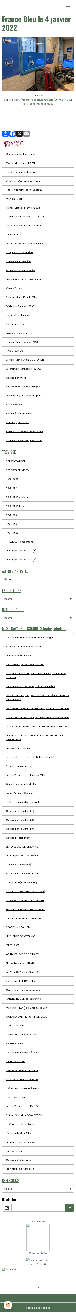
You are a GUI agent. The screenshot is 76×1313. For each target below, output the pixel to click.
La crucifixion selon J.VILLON (23, 1106)
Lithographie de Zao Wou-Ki (22, 856)
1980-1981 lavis (15, 506)
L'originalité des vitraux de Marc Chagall (29, 638)
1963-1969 (12, 479)
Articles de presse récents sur (24, 647)
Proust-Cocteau (15, 1097)
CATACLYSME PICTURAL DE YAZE (26, 1017)
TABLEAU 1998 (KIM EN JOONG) (25, 892)
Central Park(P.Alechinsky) (21, 883)
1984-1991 (12, 524)
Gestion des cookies (38, 1308)
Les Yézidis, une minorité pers (23, 396)
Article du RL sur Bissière (20, 270)
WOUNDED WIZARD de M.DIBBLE (25, 909)
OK (70, 1208)
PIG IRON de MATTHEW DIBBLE (24, 918)
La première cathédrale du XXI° (24, 369)
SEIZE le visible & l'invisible (22, 1079)
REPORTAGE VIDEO (17, 470)
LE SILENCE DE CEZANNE (20, 936)
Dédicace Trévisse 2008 (20, 306)
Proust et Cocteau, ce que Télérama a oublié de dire (37, 717)
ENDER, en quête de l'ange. (22, 1070)
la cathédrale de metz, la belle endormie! (30, 757)
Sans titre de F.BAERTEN (20, 981)
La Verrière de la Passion (20, 1142)
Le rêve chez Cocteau (18, 748)
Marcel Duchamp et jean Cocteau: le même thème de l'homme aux (37, 697)
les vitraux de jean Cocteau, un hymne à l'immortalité (37, 708)
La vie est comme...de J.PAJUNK (25, 900)
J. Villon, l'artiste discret (20, 1124)
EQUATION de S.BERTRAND (22, 874)
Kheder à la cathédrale (19, 414)
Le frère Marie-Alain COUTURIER (25, 360)
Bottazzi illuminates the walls (23, 802)
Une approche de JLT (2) (21, 560)
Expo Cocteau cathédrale (21, 172)
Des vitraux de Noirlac (19, 656)
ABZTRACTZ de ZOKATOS (22, 972)
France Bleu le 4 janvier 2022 (23, 208)
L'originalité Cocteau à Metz (22, 1053)
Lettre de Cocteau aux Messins (24, 244)
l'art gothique (14, 1151)
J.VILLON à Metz (15, 1062)
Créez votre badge (38, 1253)
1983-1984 (12, 515)
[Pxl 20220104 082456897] (38, 64)
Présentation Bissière (18, 261)
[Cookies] (8, 1305)
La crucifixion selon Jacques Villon (26, 775)
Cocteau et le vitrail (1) (20, 811)
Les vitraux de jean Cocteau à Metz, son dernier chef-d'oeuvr (34, 737)
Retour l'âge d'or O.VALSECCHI (24, 1115)
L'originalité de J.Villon (19, 1133)
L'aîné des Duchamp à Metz (22, 1088)
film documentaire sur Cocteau (24, 226)
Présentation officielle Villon (22, 297)
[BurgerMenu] (68, 6)
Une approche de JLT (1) (21, 551)
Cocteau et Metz (16, 378)
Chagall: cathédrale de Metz (22, 784)
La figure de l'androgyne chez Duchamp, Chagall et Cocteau (36, 675)
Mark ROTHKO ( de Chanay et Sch (26, 1008)
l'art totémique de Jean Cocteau (25, 665)
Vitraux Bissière (15, 288)
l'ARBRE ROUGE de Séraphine (23, 999)
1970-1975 (12, 488)
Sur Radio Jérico (15, 324)
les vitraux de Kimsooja (20, 1169)
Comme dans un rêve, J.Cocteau (25, 217)
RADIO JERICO (14, 351)
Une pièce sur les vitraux (20, 154)
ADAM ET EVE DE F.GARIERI (22, 954)
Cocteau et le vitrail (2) (20, 820)
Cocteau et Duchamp (18, 1160)
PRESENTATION (15, 461)
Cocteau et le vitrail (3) (20, 829)
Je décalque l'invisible (19, 315)
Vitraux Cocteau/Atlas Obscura (24, 431)
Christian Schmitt (38, 1221)
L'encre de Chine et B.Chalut (22, 1035)
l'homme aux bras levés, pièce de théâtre (30, 687)
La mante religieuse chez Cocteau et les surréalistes (36, 726)
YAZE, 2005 (12, 945)
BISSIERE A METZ (16, 1044)
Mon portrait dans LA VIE (21, 163)
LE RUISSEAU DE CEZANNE (22, 847)
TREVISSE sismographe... (20, 542)
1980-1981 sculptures (18, 497)
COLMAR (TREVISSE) (18, 865)
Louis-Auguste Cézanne (20, 793)
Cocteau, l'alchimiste (18, 838)
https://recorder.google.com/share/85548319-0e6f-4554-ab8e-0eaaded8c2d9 (42, 102)
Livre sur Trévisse (16, 333)
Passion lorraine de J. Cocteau (24, 190)
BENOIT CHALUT (16, 1026)
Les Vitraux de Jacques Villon (23, 279)
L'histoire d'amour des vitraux (23, 181)
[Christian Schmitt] (38, 1237)
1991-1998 (12, 533)
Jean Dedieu (13, 235)
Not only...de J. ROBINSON (21, 963)
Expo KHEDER (14, 405)
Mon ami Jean (14, 199)
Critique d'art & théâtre (19, 253)
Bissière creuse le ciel (18, 766)
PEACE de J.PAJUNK (18, 927)
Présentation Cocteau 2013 (22, 342)
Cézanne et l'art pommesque (23, 990)
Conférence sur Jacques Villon (24, 440)
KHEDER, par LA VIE (17, 423)
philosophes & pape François (23, 387)
